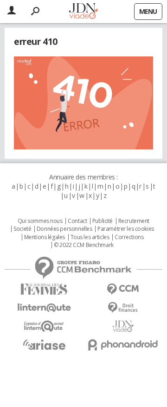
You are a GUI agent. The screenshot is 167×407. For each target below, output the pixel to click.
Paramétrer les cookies (125, 229)
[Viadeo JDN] (123, 326)
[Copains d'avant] (44, 326)
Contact (77, 221)
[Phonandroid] (123, 345)
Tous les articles (90, 237)
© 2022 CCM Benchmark (84, 245)
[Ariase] (44, 344)
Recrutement (133, 221)
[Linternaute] (44, 307)
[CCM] (123, 289)
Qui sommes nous (40, 221)
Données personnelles (64, 229)
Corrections (129, 237)
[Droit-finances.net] (123, 308)
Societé (22, 229)
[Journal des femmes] (44, 289)
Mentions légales (44, 237)
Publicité (102, 221)
